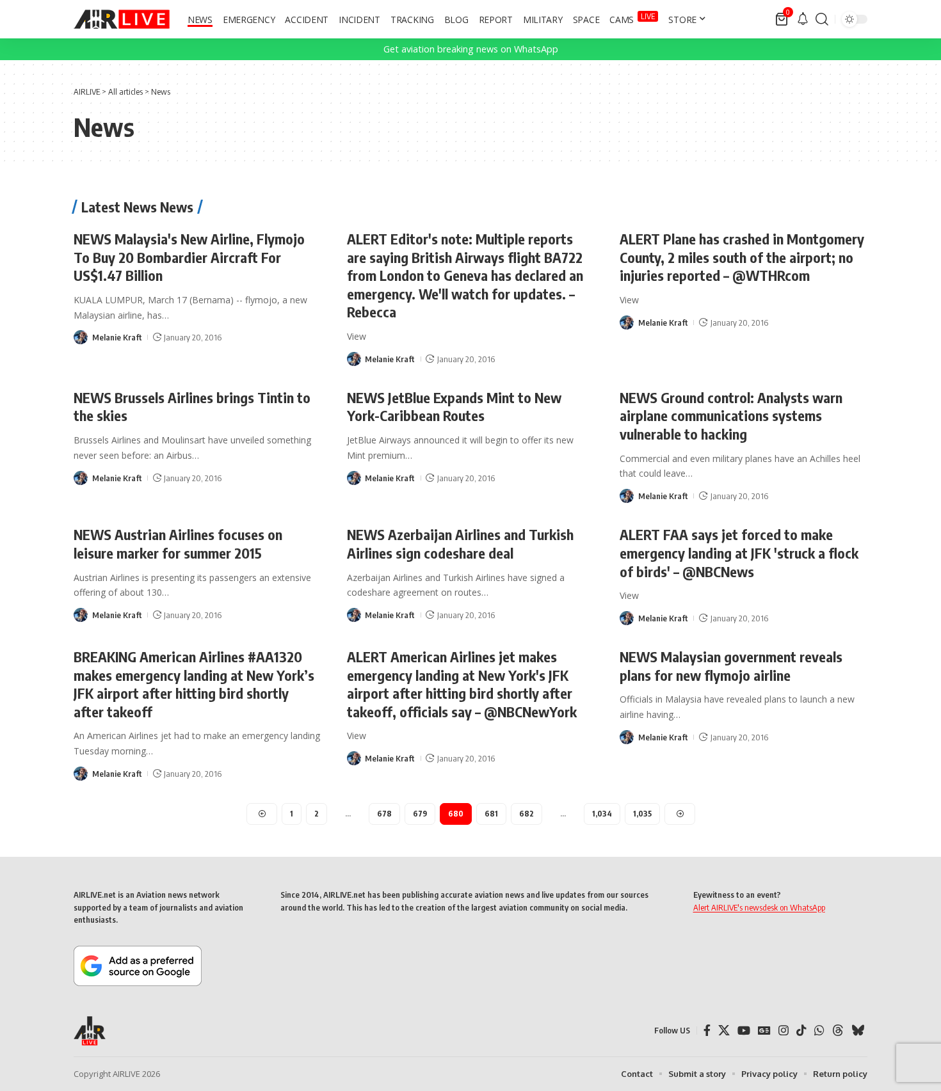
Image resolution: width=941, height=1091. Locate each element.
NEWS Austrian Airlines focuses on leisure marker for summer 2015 (178, 543)
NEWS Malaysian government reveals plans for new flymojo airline (731, 666)
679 (420, 813)
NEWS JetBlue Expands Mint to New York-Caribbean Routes (454, 406)
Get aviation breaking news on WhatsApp (470, 49)
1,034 (602, 813)
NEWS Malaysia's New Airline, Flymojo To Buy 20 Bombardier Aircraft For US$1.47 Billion (189, 257)
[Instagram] (783, 1030)
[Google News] (764, 1030)
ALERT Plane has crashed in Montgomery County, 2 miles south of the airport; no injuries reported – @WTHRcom (742, 257)
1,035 (642, 813)
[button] (822, 19)
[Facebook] (707, 1030)
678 (384, 813)
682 (526, 813)
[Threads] (838, 1030)
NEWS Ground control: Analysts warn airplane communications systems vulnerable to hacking (731, 415)
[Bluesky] (857, 1030)
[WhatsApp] (819, 1030)
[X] (724, 1030)
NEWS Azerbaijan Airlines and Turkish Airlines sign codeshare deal (460, 543)
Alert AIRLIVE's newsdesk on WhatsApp (759, 907)
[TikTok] (801, 1030)
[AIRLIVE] (122, 19)
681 (491, 813)
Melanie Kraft (117, 337)
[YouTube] (743, 1030)
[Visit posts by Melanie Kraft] (81, 337)
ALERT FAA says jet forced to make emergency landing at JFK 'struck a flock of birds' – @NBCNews (739, 552)
